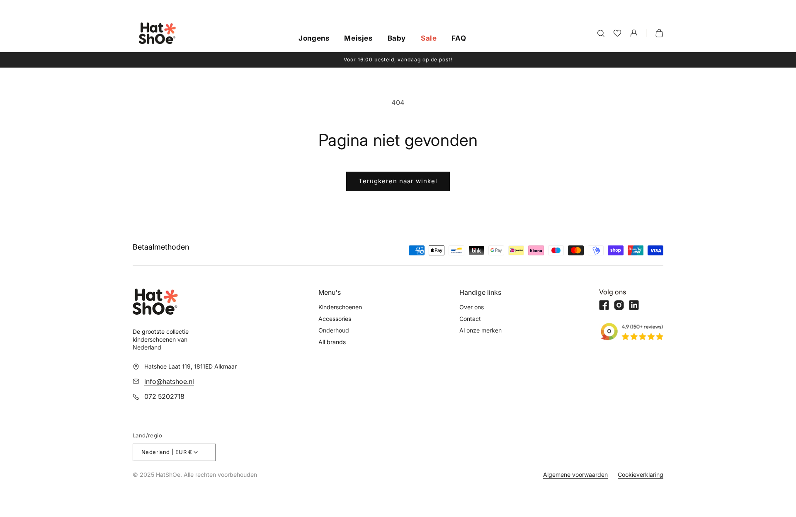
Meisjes (358, 38)
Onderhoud (333, 330)
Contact (470, 318)
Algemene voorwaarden (575, 474)
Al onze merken (480, 330)
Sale (429, 38)
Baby (397, 38)
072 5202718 (164, 396)
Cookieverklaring (640, 474)
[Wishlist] (617, 33)
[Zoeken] (601, 33)
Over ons (471, 307)
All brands (332, 341)
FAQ (458, 38)
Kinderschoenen (340, 307)
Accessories (334, 318)
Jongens (313, 38)
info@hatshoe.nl (169, 381)
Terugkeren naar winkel (398, 181)
